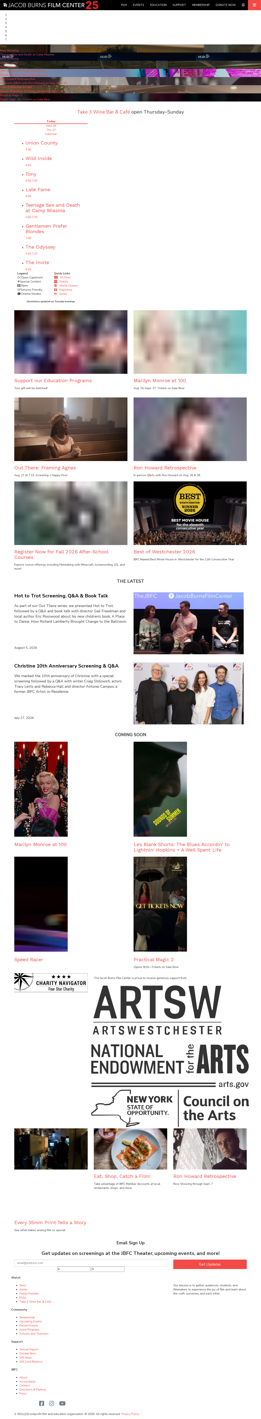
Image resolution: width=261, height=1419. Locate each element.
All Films (64, 277)
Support (179, 5)
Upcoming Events (30, 1321)
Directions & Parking (32, 1389)
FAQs (22, 1298)
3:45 (28, 254)
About (23, 1377)
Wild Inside (38, 158)
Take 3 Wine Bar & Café (103, 112)
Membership (201, 5)
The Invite (37, 262)
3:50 (28, 149)
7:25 (34, 254)
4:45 (28, 165)
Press (23, 1394)
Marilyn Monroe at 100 (160, 380)
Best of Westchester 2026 (164, 552)
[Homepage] (50, 5)
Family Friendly (29, 1293)
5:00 (28, 217)
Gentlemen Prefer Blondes (46, 228)
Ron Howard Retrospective (165, 468)
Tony (30, 174)
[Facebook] (41, 1404)
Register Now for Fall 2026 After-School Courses (61, 554)
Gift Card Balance (30, 1362)
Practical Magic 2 (154, 959)
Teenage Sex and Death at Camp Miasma (52, 207)
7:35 (34, 217)
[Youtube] (62, 1404)
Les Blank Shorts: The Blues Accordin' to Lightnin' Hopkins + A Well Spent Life (182, 847)
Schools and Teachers (34, 1334)
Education (158, 5)
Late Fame (37, 189)
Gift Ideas (25, 1357)
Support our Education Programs (53, 380)
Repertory (64, 290)
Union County (41, 143)
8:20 (28, 269)
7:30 (34, 181)
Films (22, 1285)
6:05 (28, 196)
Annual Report (28, 1349)
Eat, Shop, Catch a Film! (122, 1176)
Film (124, 5)
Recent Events (28, 1325)
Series (61, 294)
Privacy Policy (130, 1414)
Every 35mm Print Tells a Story (50, 1222)
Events (138, 5)
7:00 (28, 238)
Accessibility (27, 1382)
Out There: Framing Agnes (45, 468)
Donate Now (226, 5)
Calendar (51, 134)
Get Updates (210, 1264)
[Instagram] (51, 1404)
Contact (24, 1385)
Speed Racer (28, 959)
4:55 (28, 181)
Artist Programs (29, 1330)
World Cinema (67, 286)
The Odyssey (40, 247)
